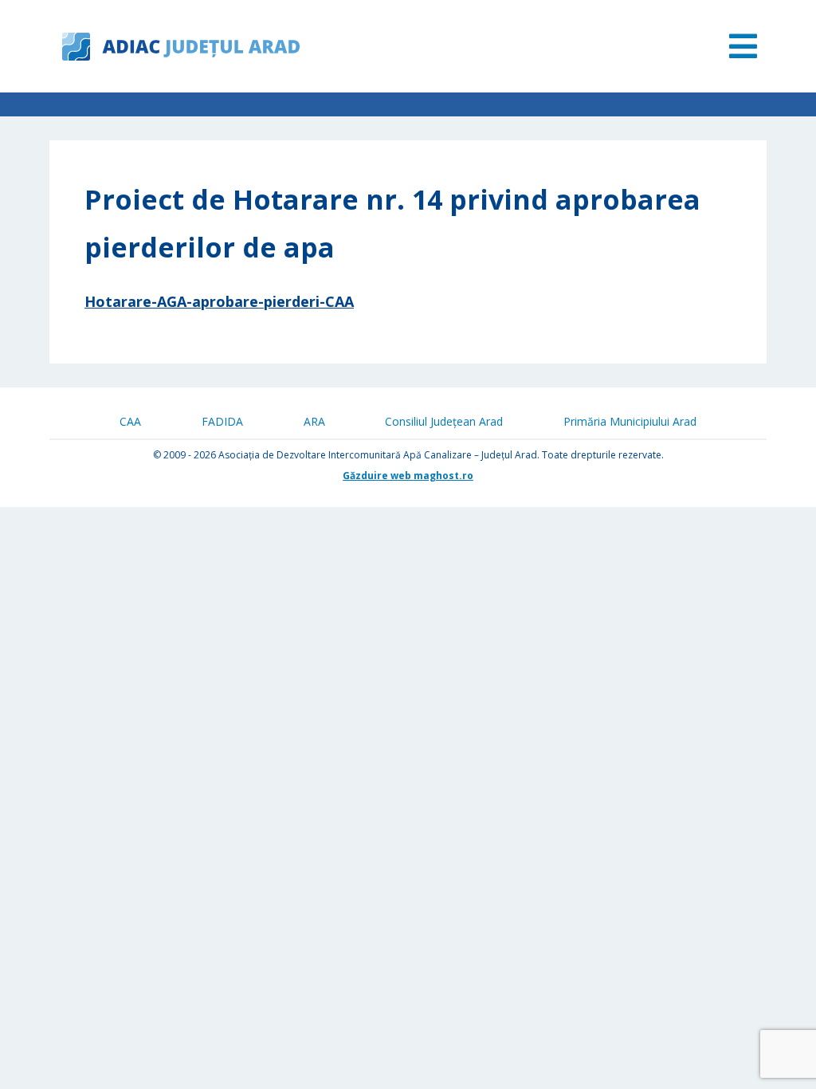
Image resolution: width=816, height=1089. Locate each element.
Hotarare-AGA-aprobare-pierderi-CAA (219, 301)
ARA (314, 421)
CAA (130, 421)
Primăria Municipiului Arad (629, 421)
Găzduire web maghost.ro (408, 475)
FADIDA (222, 421)
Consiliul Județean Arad (444, 421)
